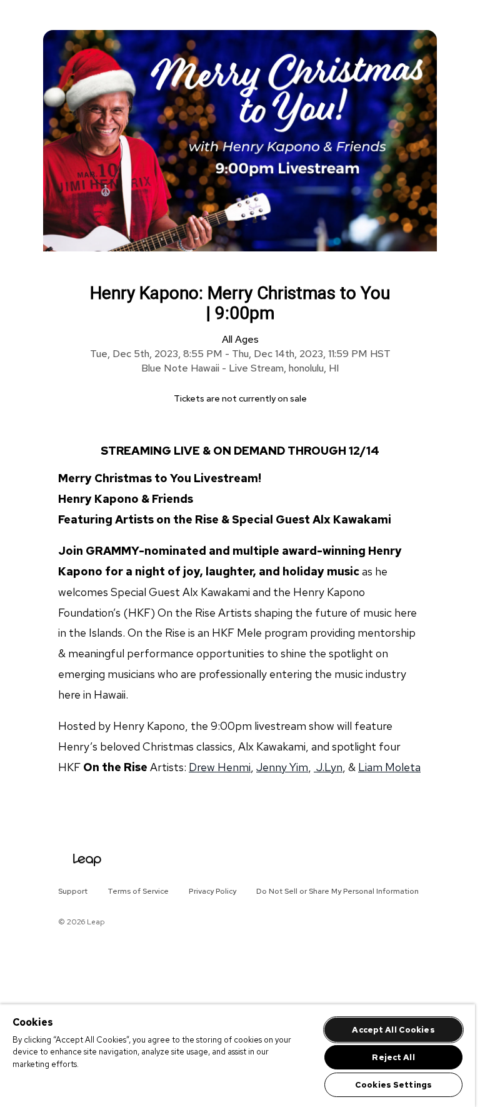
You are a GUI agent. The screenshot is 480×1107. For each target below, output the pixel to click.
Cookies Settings (393, 1084)
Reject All (393, 1057)
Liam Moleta (389, 767)
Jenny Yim (282, 767)
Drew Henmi (220, 767)
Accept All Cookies (393, 1029)
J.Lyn (328, 767)
